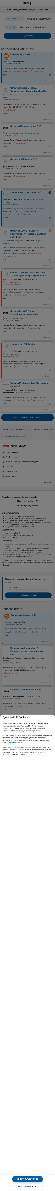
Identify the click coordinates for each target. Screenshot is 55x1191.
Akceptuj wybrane (27, 1187)
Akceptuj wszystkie (27, 1179)
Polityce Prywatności (14, 743)
